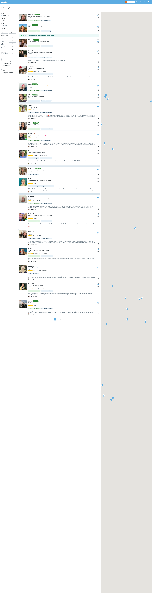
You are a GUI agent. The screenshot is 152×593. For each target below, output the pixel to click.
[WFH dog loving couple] (59, 112)
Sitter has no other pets (7, 61)
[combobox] (8, 15)
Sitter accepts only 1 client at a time (9, 69)
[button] (106, 95)
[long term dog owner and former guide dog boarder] (59, 255)
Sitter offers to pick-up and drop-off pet (8, 73)
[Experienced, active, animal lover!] (59, 126)
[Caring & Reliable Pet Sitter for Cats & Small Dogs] (59, 43)
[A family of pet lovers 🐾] (59, 272)
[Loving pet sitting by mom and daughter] (59, 73)
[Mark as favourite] (98, 20)
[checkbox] (1, 59)
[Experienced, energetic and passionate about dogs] (59, 203)
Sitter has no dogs (6, 59)
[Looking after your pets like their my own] (59, 237)
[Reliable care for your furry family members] (59, 97)
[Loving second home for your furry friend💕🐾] (59, 140)
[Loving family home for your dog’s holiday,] (59, 157)
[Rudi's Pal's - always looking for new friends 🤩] (59, 87)
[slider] (1, 29)
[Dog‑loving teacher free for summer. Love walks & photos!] (59, 185)
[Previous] (52, 319)
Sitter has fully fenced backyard (7, 66)
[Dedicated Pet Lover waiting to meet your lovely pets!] (59, 17)
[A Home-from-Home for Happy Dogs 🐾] (59, 28)
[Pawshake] (4, 2)
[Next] (66, 319)
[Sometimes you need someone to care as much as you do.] (59, 56)
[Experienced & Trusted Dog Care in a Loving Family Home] (59, 220)
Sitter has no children (7, 63)
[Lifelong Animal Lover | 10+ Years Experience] (59, 171)
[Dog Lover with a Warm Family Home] (59, 290)
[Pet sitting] (59, 307)
